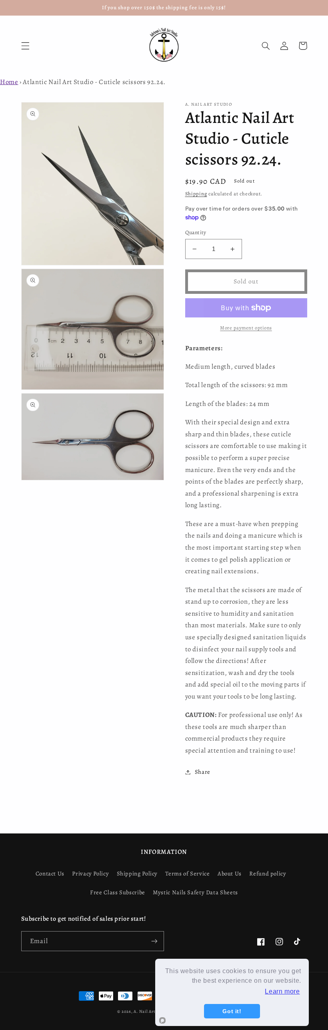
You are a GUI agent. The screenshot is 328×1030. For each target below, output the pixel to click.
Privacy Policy (90, 873)
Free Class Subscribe (117, 892)
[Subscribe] (154, 941)
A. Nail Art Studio (151, 1011)
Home (9, 81)
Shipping (196, 193)
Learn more (282, 991)
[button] (25, 45)
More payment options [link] (246, 327)
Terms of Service (187, 873)
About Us (230, 873)
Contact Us (50, 873)
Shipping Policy (137, 873)
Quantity (195, 232)
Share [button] (202, 772)
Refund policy (267, 873)
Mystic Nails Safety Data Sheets (195, 892)
